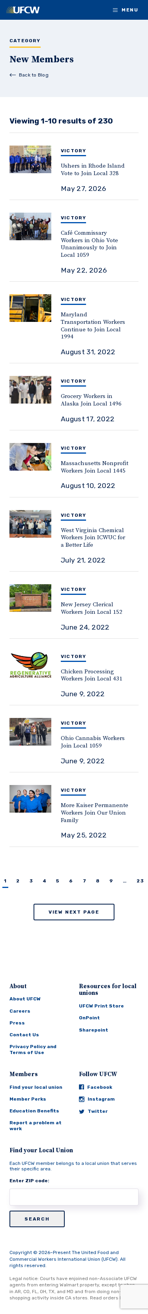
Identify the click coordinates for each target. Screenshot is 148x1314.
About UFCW (25, 999)
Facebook (99, 1087)
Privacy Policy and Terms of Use (32, 1049)
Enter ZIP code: (29, 1180)
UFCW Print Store (101, 1006)
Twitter (98, 1111)
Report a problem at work (35, 1125)
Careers (19, 1011)
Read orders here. (110, 1298)
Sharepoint (93, 1030)
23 (140, 880)
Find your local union (35, 1087)
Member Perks (27, 1099)
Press (17, 1023)
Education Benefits (34, 1111)
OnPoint (89, 1018)
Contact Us (24, 1034)
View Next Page (74, 912)
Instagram (101, 1099)
